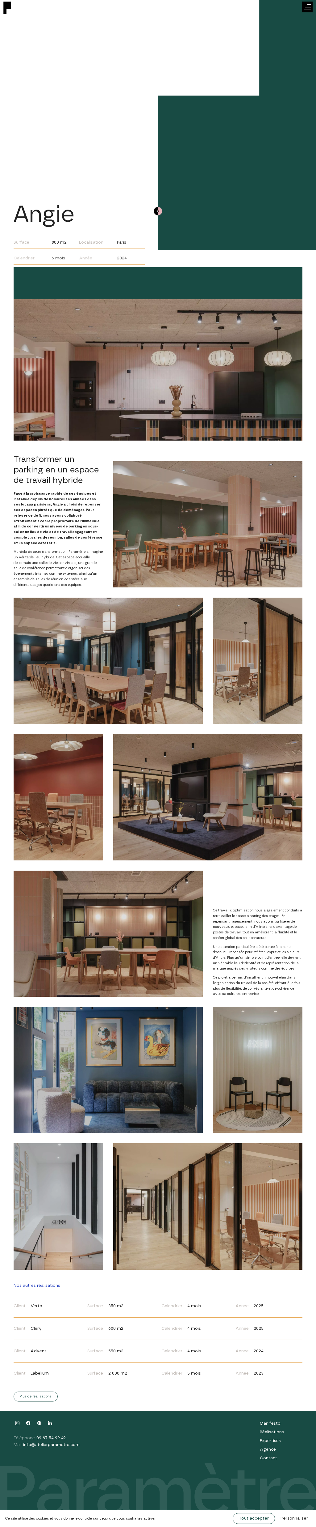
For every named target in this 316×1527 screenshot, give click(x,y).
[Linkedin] (50, 1423)
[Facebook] (28, 1423)
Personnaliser (294, 1518)
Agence (268, 1449)
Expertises (270, 1441)
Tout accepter (254, 1518)
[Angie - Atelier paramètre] (15, 13)
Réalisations (272, 1432)
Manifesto (270, 1423)
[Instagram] (17, 1423)
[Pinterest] (39, 1423)
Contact (268, 1458)
